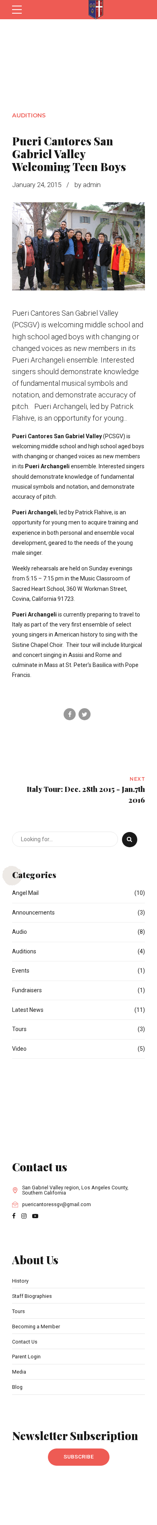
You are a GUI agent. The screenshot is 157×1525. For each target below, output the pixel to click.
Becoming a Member (36, 1327)
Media (19, 1372)
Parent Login (26, 1357)
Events (20, 970)
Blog (17, 1387)
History (20, 1281)
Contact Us (24, 1342)
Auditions (28, 115)
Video (19, 1049)
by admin (87, 185)
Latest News (27, 1010)
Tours (19, 1029)
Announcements (33, 912)
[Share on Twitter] (84, 714)
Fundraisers (27, 990)
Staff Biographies (32, 1296)
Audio (19, 932)
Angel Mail (25, 893)
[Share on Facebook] (70, 714)
